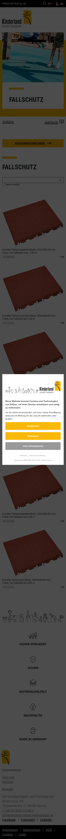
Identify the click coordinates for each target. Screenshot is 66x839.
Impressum (23, 455)
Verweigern (33, 436)
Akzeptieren (33, 426)
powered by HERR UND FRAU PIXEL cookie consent (33, 460)
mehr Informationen (33, 446)
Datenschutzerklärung (37, 455)
